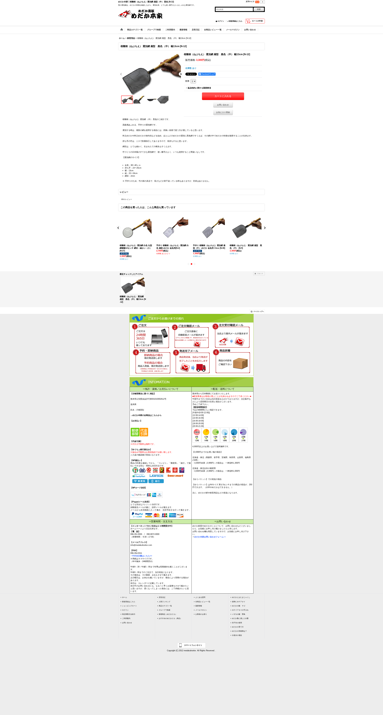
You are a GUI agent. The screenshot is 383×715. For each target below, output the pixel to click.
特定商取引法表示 (128, 614)
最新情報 (198, 606)
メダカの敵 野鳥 (238, 614)
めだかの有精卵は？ (239, 631)
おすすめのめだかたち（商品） (170, 618)
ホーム (124, 597)
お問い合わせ (223, 105)
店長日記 (162, 597)
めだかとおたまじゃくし (241, 597)
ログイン (221, 21)
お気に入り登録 (223, 112)
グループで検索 (164, 610)
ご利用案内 (126, 618)
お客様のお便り (201, 614)
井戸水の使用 (237, 623)
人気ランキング (164, 602)
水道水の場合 (237, 635)
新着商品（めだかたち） (168, 614)
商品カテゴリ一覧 (165, 606)
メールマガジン (201, 610)
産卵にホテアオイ (238, 602)
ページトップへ (258, 311)
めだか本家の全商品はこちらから (147, 415)
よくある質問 (200, 597)
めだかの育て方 (238, 627)
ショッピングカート (129, 606)
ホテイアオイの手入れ (240, 610)
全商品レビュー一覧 (202, 602)
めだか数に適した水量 (240, 618)
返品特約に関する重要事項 (199, 88)
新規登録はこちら (235, 21)
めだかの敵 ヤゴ (238, 606)
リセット (260, 273)
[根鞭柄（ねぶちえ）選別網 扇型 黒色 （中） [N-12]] (151, 74)
